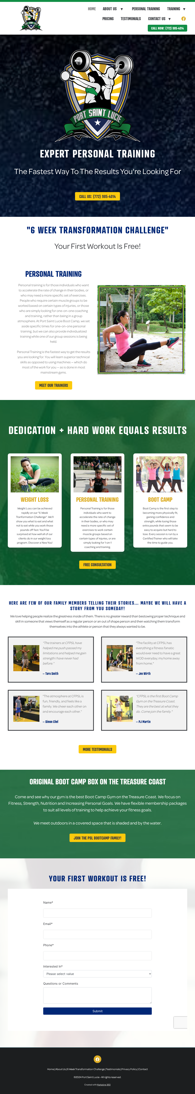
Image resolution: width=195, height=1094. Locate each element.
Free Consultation (97, 564)
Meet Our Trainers (53, 385)
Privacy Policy (129, 1069)
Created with (97, 1084)
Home (92, 8)
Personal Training (146, 8)
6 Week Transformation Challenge (86, 1069)
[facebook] (183, 19)
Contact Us (159, 18)
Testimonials (131, 18)
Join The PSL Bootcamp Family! (97, 837)
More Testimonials (97, 749)
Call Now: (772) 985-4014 (167, 28)
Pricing (108, 18)
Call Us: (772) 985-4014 (97, 196)
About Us (113, 8)
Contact (143, 1069)
